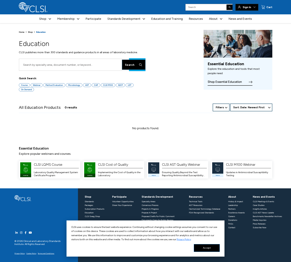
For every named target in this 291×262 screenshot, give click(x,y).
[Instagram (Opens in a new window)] (21, 232)
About (232, 196)
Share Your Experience (122, 205)
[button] (49, 19)
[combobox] (251, 107)
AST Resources (195, 205)
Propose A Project (149, 212)
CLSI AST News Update (263, 212)
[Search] (230, 7)
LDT (129, 85)
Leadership (233, 205)
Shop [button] (42, 19)
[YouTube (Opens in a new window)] (30, 232)
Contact (231, 227)
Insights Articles (260, 209)
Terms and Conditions (46, 253)
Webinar (36, 85)
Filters (220, 107)
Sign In (247, 7)
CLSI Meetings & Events (263, 201)
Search (129, 64)
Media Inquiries (259, 220)
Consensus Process (150, 205)
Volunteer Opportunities (123, 201)
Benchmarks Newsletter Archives (267, 216)
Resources (196, 19)
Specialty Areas (148, 201)
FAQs (230, 224)
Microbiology (74, 85)
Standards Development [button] (123, 19)
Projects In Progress (150, 209)
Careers (231, 216)
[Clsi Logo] (22, 197)
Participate (93, 19)
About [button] (213, 19)
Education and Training (167, 19)
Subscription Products (94, 209)
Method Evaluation (54, 85)
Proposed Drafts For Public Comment (158, 216)
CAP (96, 85)
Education (89, 212)
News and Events (240, 19)
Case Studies (258, 205)
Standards (89, 201)
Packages (89, 205)
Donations (232, 220)
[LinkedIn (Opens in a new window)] (16, 232)
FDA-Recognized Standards (201, 212)
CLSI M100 (108, 85)
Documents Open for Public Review (157, 220)
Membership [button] (66, 19)
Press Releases (259, 224)
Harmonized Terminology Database (204, 209)
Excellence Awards (236, 212)
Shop (30, 32)
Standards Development (157, 196)
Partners (231, 209)
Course (24, 85)
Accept (207, 247)
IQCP (120, 85)
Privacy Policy (184, 239)
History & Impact (235, 201)
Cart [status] (269, 7)
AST (87, 85)
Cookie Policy (31, 253)
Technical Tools (195, 201)
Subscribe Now (259, 227)
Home (21, 32)
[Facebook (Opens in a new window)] (25, 232)
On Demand (26, 89)
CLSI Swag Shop (92, 216)
